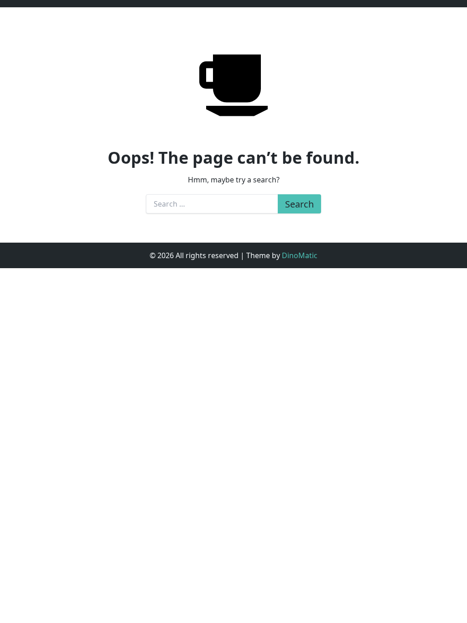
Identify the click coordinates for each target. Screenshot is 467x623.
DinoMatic (299, 255)
